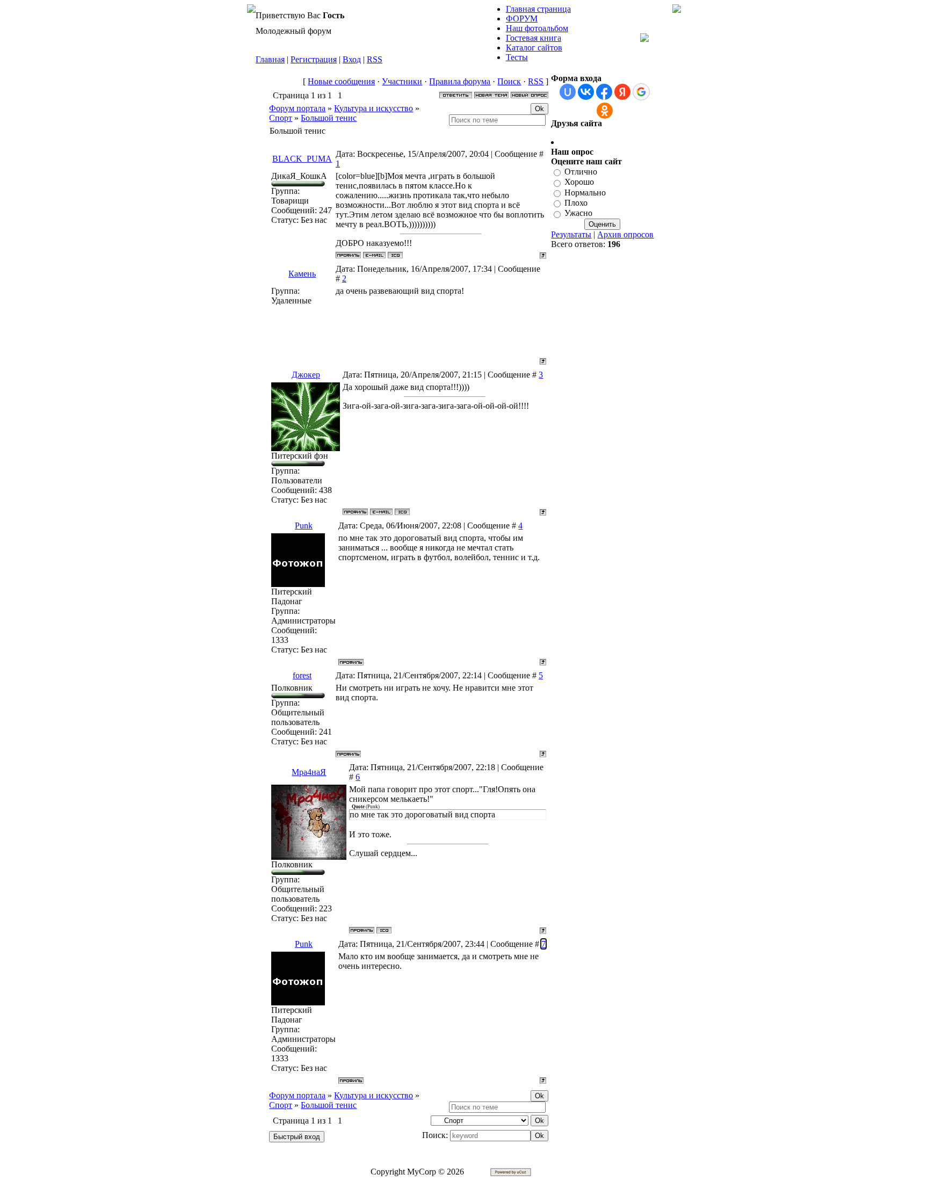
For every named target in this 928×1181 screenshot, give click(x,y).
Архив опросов (625, 234)
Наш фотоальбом (537, 28)
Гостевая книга (533, 37)
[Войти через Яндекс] (622, 92)
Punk (304, 525)
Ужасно (578, 213)
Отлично (580, 171)
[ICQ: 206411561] (395, 255)
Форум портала (297, 108)
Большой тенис (329, 117)
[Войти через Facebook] (604, 92)
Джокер (306, 374)
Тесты (517, 57)
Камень (302, 273)
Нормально (585, 192)
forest (302, 675)
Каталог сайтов (534, 47)
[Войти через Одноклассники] (605, 111)
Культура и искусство (373, 108)
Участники (402, 81)
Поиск (509, 81)
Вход (352, 59)
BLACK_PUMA (302, 158)
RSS (374, 59)
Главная (270, 59)
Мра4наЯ (309, 772)
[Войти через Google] (641, 91)
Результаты (571, 234)
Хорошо (579, 182)
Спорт (280, 117)
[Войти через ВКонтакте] (586, 92)
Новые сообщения (341, 81)
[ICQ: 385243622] (384, 930)
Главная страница (538, 8)
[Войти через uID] (568, 92)
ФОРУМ (522, 18)
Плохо (576, 202)
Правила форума (459, 81)
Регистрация (314, 59)
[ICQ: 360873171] (402, 512)
